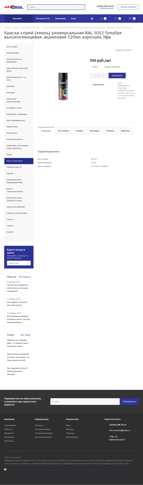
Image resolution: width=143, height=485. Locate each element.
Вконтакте (137, 475)
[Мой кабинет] (92, 18)
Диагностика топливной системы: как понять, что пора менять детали (18, 357)
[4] (99, 50)
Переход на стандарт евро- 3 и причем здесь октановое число (17, 343)
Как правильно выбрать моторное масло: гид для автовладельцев (18, 319)
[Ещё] (83, 18)
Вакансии (9, 433)
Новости (8, 429)
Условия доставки (44, 433)
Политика (9, 441)
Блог (68, 425)
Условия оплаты (43, 429)
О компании (10, 425)
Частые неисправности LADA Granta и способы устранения (17, 288)
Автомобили (72, 437)
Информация (41, 419)
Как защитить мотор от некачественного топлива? (17, 371)
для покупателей (43, 437)
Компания (9, 419)
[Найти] (81, 7)
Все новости (25, 277)
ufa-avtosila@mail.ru (119, 430)
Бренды (70, 429)
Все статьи (26, 335)
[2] (93, 50)
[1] (91, 50)
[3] (96, 50)
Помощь (39, 425)
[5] (101, 50)
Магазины (9, 437)
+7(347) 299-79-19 (104, 6)
